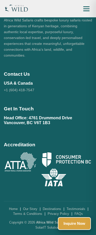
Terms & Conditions (27, 214)
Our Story (30, 209)
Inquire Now (74, 223)
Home (13, 209)
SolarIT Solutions (48, 227)
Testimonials (76, 209)
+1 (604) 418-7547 (19, 90)
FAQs (78, 214)
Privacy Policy (58, 214)
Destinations (52, 209)
